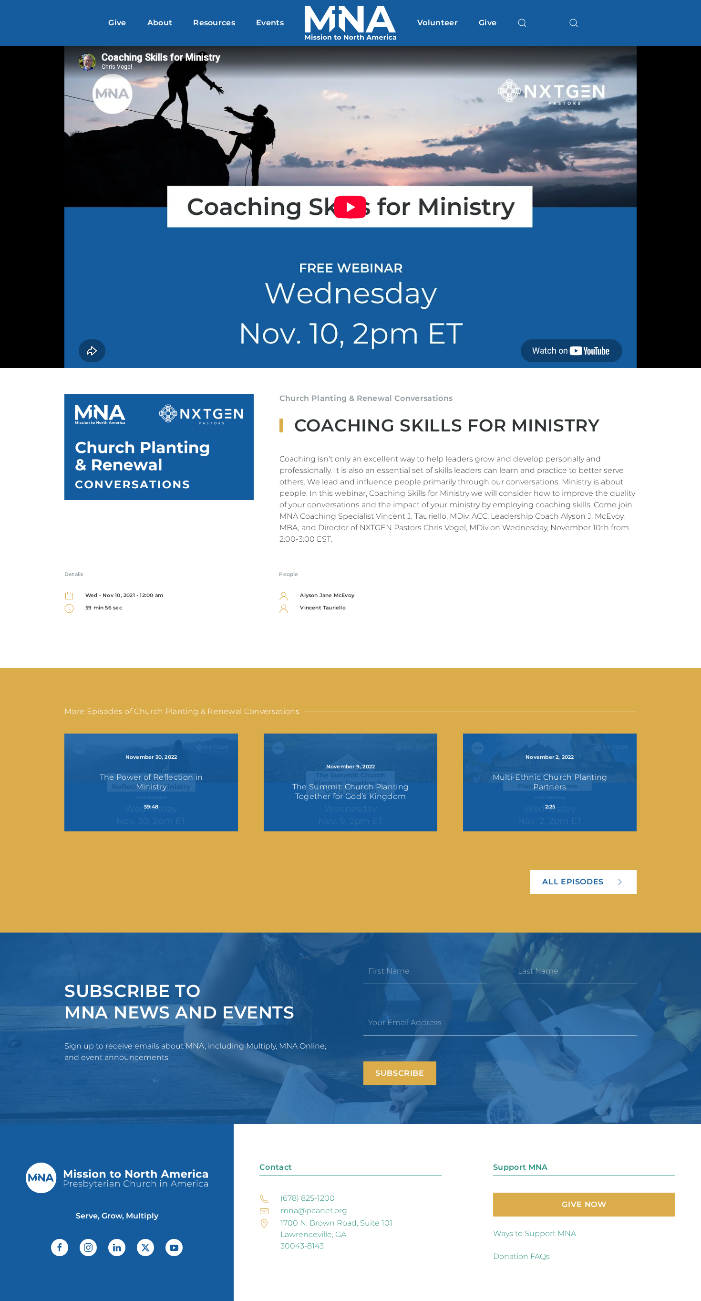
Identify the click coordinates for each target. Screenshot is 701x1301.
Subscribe (399, 1073)
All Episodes (573, 881)
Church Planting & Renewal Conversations (366, 398)
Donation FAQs (521, 1256)
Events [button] (270, 22)
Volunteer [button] (437, 22)
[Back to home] (350, 23)
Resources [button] (214, 22)
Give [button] (117, 22)
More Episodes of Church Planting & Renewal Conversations (181, 711)
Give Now (584, 1204)
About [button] (160, 22)
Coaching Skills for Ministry (447, 425)
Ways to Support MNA (534, 1233)
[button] (522, 23)
